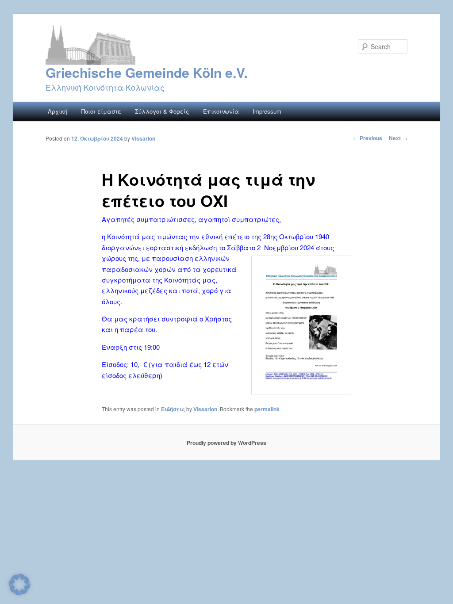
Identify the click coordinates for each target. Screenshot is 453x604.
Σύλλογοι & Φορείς (162, 111)
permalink (267, 409)
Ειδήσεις (173, 409)
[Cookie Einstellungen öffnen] (19, 592)
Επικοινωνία (221, 111)
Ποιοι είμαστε (101, 111)
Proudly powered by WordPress (226, 443)
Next (398, 138)
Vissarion (143, 138)
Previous (367, 138)
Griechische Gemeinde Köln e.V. (147, 72)
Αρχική (57, 111)
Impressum (267, 111)
